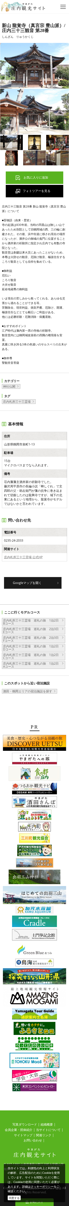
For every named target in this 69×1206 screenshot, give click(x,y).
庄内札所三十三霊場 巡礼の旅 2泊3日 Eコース (32, 630)
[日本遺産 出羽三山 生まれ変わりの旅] (34, 896)
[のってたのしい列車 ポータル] (34, 1044)
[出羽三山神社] (34, 878)
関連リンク (43, 1135)
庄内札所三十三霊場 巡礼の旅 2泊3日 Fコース (32, 639)
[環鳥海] (34, 963)
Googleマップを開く (27, 583)
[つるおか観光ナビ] (34, 789)
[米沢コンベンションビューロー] (34, 1088)
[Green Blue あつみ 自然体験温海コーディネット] (34, 950)
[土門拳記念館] (34, 935)
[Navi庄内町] (34, 827)
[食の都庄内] (34, 774)
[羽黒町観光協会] (34, 864)
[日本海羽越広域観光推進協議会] (34, 743)
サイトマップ (23, 1135)
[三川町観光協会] (34, 839)
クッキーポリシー (42, 1186)
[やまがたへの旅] (34, 759)
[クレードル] (34, 922)
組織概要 (47, 1124)
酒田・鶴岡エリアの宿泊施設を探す (27, 691)
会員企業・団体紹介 (18, 1130)
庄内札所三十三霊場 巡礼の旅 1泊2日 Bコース (32, 622)
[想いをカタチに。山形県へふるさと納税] (34, 1029)
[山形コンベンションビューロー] (34, 1076)
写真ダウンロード (24, 1124)
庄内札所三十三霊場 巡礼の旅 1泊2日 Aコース (32, 665)
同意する (14, 1198)
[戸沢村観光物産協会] (34, 851)
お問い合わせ (33, 1140)
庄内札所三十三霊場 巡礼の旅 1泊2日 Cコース (32, 656)
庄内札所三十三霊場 (17, 401)
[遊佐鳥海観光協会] (34, 815)
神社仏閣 (9, 386)
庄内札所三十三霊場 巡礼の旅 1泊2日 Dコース (32, 647)
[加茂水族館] (34, 910)
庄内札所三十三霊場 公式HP (23, 557)
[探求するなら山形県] (34, 977)
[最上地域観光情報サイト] (34, 997)
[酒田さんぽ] (34, 803)
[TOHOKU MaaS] (34, 1061)
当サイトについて (48, 1130)
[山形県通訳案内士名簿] (34, 1015)
